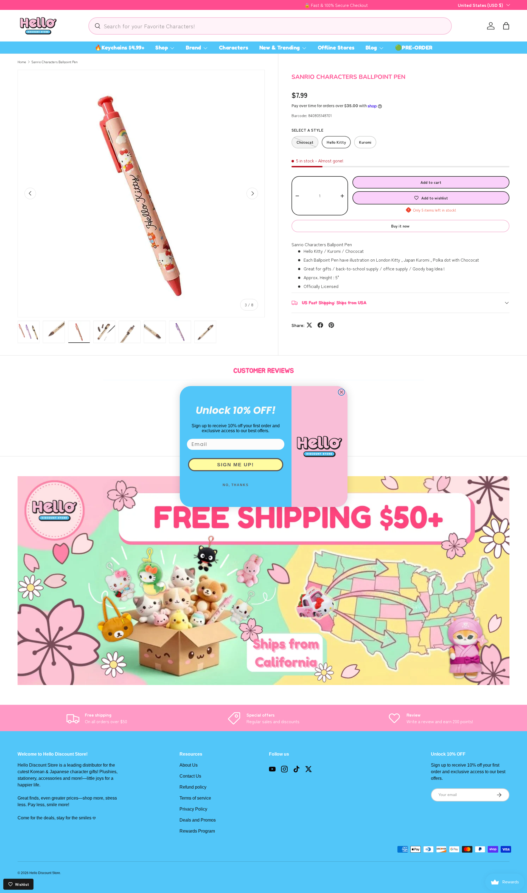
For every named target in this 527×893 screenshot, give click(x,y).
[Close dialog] (341, 392)
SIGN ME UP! (235, 464)
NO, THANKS (236, 485)
